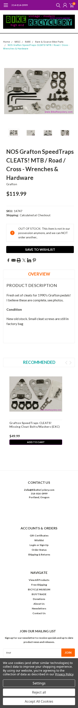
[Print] (19, 260)
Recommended (39, 362)
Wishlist (39, 540)
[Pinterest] (34, 260)
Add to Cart (36, 442)
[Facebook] (8, 260)
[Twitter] (24, 260)
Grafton (11, 184)
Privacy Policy (64, 674)
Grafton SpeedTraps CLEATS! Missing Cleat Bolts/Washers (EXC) (34, 424)
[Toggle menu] (5, 7)
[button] (39, 509)
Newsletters (39, 608)
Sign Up (44, 545)
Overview (39, 273)
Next (71, 91)
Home (6, 42)
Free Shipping (39, 584)
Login (33, 545)
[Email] (13, 260)
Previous (7, 91)
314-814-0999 (19, 5)
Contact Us (39, 613)
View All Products (39, 579)
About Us (39, 603)
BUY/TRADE (39, 594)
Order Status (39, 549)
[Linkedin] (29, 260)
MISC (17, 42)
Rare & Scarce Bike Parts (49, 42)
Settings (39, 683)
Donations (39, 599)
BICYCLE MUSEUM (39, 589)
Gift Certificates (39, 535)
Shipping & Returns (39, 554)
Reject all (39, 692)
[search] (57, 5)
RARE (28, 42)
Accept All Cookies (39, 701)
